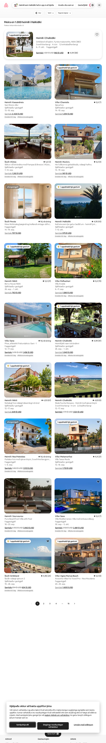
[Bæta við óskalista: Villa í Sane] (48, 306)
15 (68, 603)
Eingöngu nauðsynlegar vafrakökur (53, 726)
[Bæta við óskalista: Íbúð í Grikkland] (48, 541)
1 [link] (37, 603)
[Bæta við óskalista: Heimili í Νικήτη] (98, 127)
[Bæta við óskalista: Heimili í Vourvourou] (48, 481)
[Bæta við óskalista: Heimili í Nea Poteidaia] (48, 422)
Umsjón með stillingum (83, 725)
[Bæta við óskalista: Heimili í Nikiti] (48, 246)
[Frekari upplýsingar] (23, 25)
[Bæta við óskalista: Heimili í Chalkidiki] (98, 306)
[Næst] (74, 604)
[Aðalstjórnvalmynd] (99, 5)
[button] (40, 53)
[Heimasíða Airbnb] (6, 5)
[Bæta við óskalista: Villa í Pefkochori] (98, 246)
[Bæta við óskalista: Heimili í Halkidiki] (98, 187)
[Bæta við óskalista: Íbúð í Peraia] (48, 187)
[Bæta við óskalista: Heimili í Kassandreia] (48, 67)
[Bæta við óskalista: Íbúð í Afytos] (48, 127)
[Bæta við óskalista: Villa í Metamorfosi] (98, 422)
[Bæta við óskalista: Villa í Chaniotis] (98, 67)
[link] (31, 604)
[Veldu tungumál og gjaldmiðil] (92, 5)
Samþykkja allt (22, 725)
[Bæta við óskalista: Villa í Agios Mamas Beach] (98, 541)
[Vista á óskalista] (97, 34)
